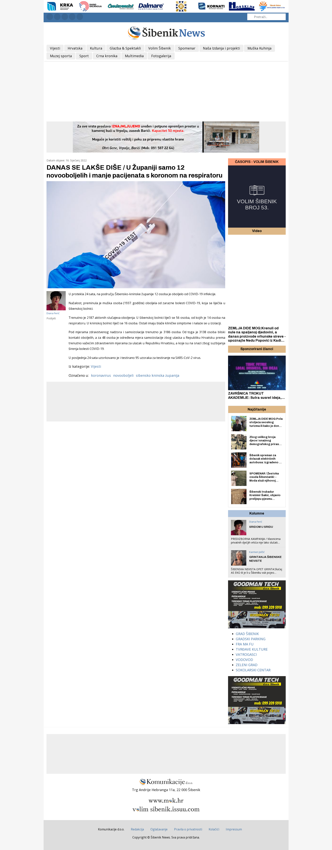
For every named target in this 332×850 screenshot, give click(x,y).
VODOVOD (244, 659)
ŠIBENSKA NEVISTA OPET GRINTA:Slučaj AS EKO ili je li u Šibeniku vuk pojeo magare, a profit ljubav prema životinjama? (256, 574)
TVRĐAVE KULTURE (252, 649)
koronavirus (101, 375)
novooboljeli (123, 375)
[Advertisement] (166, 90)
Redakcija (137, 829)
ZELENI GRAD (246, 664)
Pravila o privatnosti (188, 829)
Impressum (234, 829)
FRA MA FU (245, 644)
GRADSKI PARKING (251, 639)
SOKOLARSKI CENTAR (253, 670)
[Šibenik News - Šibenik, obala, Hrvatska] (166, 33)
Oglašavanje (159, 829)
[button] (231, 349)
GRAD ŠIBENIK (247, 633)
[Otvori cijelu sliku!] (135, 234)
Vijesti (96, 366)
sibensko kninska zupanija (157, 375)
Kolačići (214, 829)
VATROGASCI (246, 654)
